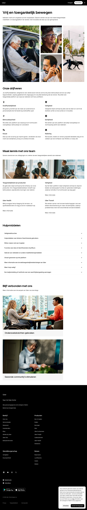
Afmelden (66, 505)
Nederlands (8, 480)
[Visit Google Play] (8, 490)
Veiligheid (48, 183)
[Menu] (84, 2)
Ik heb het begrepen (77, 505)
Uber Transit (49, 200)
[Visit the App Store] (20, 490)
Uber (4, 3)
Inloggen (70, 2)
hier (73, 499)
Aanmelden (78, 2)
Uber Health (7, 200)
